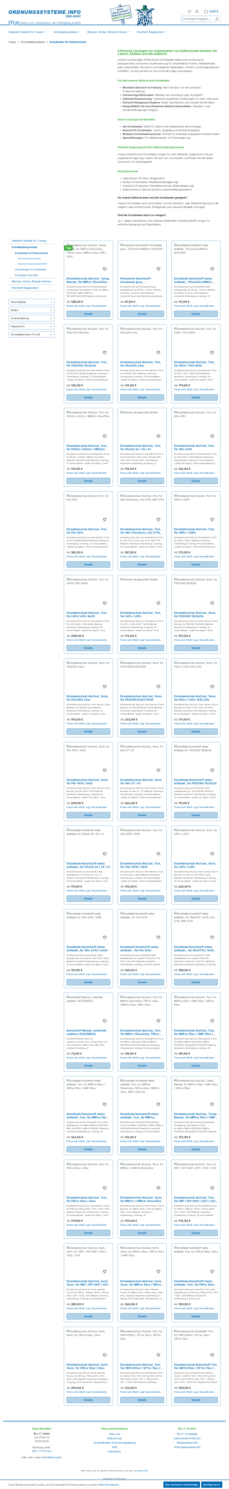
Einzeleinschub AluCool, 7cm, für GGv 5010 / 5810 (140, 865)
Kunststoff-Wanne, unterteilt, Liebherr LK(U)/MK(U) (87, 1032)
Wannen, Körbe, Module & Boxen (31, 281)
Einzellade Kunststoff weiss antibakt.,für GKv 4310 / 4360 (87, 948)
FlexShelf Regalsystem (25, 287)
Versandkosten (141, 1471)
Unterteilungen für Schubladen (30, 269)
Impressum (114, 1451)
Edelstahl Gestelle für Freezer (29, 240)
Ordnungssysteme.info (187, 1447)
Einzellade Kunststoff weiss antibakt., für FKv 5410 (139, 948)
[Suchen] (216, 19)
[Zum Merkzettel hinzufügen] (105, 269)
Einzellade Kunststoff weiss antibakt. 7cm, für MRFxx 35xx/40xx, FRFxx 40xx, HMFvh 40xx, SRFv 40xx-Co (141, 1115)
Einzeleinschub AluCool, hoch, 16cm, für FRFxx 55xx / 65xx (87, 1366)
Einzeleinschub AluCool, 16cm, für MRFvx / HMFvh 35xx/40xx (141, 1199)
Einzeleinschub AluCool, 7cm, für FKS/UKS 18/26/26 (87, 363)
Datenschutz (114, 1438)
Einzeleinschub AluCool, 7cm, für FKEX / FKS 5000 (194, 363)
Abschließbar (18, 302)
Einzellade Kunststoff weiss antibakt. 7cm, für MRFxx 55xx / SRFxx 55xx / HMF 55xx (88, 1115)
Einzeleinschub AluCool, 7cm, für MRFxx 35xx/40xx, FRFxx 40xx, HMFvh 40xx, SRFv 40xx (141, 1032)
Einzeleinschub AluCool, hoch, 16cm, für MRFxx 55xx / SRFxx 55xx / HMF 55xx (141, 1283)
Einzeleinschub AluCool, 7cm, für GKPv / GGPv (194, 531)
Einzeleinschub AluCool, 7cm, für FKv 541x (87, 531)
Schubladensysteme (24, 247)
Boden (14, 310)
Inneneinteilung (20, 318)
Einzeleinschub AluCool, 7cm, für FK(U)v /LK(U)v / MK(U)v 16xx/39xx (87, 447)
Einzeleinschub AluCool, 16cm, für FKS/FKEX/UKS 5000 (141, 698)
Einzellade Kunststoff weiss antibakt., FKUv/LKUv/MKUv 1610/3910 (193, 280)
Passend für (18, 326)
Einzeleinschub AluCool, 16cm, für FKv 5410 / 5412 (88, 781)
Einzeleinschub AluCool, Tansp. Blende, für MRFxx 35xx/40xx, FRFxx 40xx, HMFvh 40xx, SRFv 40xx (88, 280)
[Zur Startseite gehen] (45, 17)
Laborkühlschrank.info (187, 1438)
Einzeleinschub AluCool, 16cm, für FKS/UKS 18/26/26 (195, 614)
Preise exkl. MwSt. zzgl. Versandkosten (87, 305)
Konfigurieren (211, 1484)
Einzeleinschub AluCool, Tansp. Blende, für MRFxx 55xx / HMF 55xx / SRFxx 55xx (195, 1115)
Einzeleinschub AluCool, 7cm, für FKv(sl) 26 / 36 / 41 (140, 447)
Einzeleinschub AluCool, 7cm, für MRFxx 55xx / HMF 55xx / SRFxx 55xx (194, 1032)
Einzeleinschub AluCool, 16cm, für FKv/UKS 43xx (88, 698)
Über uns (114, 1433)
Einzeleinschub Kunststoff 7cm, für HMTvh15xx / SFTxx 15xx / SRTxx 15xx (196, 1366)
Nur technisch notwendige (181, 1484)
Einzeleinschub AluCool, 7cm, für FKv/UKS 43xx (140, 363)
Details (88, 313)
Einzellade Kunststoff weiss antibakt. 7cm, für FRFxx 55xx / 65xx (195, 1283)
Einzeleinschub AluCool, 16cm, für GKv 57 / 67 (141, 781)
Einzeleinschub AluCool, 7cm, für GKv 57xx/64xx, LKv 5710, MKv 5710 (140, 531)
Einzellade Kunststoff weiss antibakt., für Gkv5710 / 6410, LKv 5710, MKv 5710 (194, 948)
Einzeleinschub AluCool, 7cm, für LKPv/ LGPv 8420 (87, 614)
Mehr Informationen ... (110, 1484)
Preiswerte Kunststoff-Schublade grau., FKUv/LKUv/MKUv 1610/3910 (139, 280)
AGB (114, 1447)
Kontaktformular (51, 1457)
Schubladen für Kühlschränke (31, 253)
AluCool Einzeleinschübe (29, 258)
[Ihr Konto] (197, 11)
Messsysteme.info (187, 1442)
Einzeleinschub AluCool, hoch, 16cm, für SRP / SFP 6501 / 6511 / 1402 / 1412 (88, 1283)
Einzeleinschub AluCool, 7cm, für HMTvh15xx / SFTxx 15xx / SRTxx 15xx (140, 1366)
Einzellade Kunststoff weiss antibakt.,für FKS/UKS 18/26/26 (195, 781)
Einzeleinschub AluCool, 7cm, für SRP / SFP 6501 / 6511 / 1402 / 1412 (195, 1199)
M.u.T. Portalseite (187, 1433)
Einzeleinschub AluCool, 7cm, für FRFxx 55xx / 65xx (87, 1199)
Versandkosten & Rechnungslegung (114, 1442)
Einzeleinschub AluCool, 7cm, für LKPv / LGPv (140, 614)
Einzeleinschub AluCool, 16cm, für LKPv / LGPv (195, 865)
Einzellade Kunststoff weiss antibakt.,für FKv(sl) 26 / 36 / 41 (88, 865)
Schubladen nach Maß (26, 275)
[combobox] (197, 19)
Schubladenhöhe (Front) (25, 334)
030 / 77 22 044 (42, 1451)
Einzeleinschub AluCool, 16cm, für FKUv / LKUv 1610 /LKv (195, 698)
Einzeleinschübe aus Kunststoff (32, 264)
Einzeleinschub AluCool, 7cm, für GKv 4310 (194, 447)
